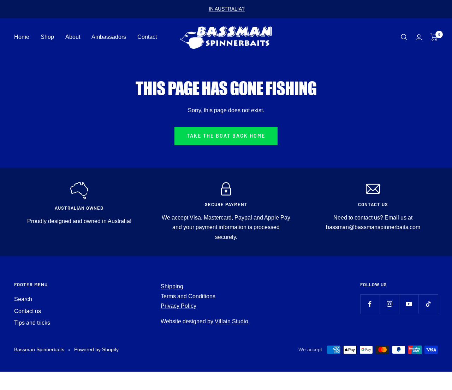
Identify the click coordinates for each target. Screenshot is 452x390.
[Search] (404, 37)
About (72, 37)
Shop (47, 37)
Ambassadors (108, 37)
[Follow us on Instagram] (389, 304)
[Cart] (434, 37)
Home (21, 37)
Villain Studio (231, 321)
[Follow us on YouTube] (408, 304)
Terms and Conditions (188, 296)
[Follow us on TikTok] (428, 304)
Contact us (27, 311)
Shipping (172, 286)
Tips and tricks (32, 323)
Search (23, 299)
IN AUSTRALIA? (227, 9)
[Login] (419, 37)
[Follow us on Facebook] (370, 304)
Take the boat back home (226, 136)
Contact (147, 37)
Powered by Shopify (96, 349)
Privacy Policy (178, 306)
